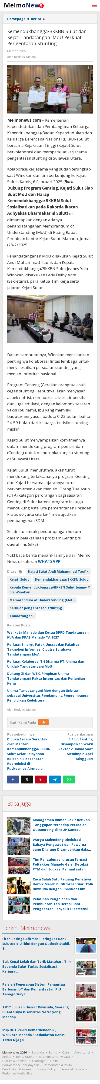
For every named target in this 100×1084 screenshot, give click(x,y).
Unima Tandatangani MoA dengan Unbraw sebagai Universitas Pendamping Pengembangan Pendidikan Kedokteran (48, 695)
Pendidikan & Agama (17, 1069)
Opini (66, 1052)
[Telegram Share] (55, 779)
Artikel (6, 1056)
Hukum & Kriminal (14, 1061)
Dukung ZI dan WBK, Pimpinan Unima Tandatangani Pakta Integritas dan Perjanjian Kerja (46, 678)
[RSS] (43, 722)
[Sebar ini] (13, 779)
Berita (53, 1052)
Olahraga (38, 1061)
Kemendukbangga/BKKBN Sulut (61, 579)
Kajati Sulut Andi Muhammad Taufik (58, 571)
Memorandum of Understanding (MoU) (42, 600)
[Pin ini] (41, 779)
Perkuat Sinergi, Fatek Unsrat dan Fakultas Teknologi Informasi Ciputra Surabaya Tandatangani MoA (43, 649)
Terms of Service (72, 1069)
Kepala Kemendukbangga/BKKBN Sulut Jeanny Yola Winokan (50, 589)
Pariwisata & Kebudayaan (20, 1065)
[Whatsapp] (69, 779)
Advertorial (82, 1052)
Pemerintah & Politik (58, 1065)
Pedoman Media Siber (18, 1073)
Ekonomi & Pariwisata (54, 1056)
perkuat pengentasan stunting (36, 608)
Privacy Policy (46, 1069)
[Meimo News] (23, 5)
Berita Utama (25, 1056)
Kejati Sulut (19, 579)
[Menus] (94, 5)
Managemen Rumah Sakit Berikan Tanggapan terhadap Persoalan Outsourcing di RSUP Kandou (61, 825)
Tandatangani (21, 616)
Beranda (38, 1052)
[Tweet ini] (27, 779)
